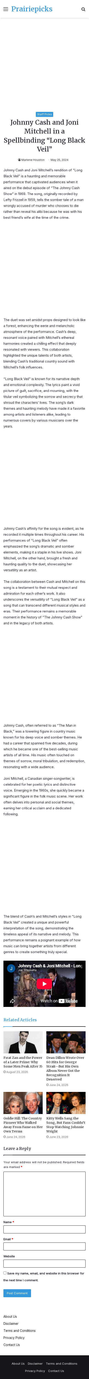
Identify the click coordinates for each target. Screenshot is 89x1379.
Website (9, 1256)
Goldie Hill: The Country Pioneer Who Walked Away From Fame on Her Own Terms (23, 1124)
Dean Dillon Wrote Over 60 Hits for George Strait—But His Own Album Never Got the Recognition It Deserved (65, 1068)
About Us (10, 1316)
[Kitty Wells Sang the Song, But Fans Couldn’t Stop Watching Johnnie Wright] (66, 1103)
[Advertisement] (44, 65)
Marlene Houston (32, 160)
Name (8, 1222)
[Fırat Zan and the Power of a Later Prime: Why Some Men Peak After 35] (23, 1042)
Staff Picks (44, 114)
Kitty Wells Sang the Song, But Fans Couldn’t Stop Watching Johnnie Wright (65, 1124)
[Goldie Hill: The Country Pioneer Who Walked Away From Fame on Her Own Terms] (23, 1103)
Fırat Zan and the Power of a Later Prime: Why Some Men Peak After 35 (22, 1062)
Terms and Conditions (19, 1331)
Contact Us (11, 1345)
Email (8, 1239)
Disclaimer (10, 1323)
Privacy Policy (14, 1338)
